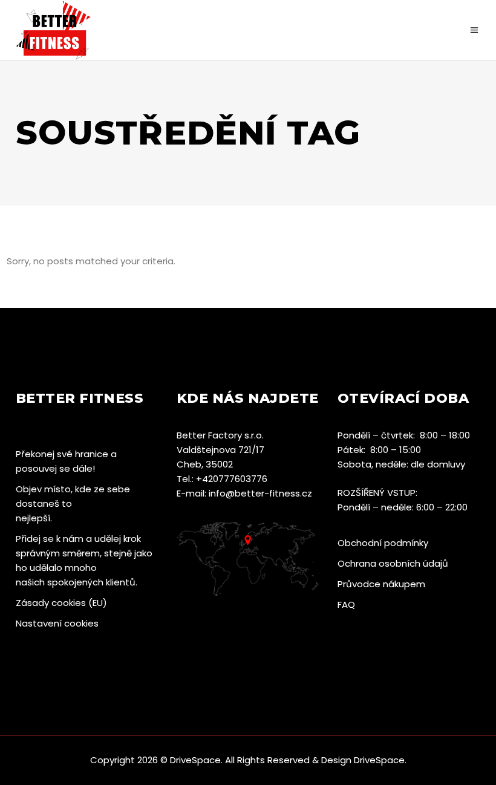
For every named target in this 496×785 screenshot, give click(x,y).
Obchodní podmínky (383, 542)
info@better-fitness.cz (260, 493)
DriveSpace (195, 760)
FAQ (346, 604)
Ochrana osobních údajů (393, 563)
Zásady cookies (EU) (61, 602)
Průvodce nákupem (381, 584)
